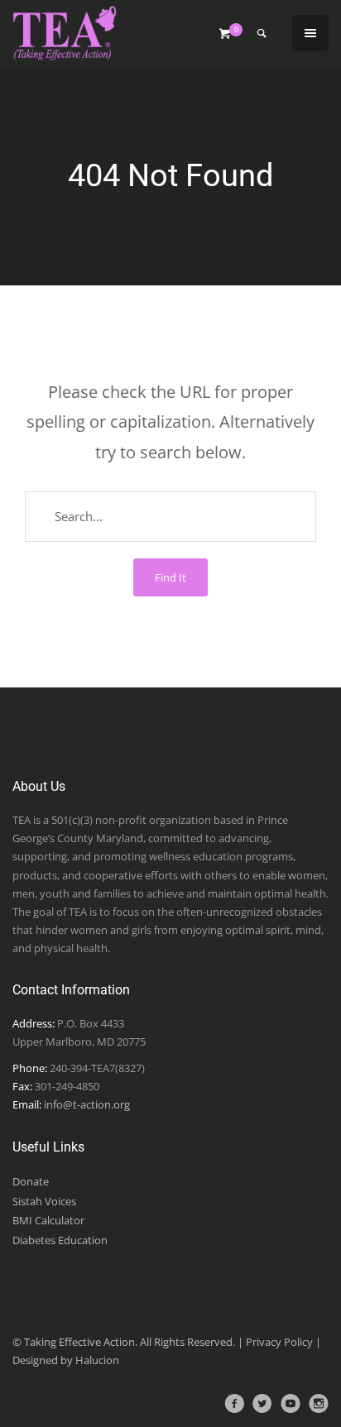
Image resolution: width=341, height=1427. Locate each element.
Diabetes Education (60, 1240)
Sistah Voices (44, 1201)
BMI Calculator (48, 1220)
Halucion (97, 1360)
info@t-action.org (87, 1104)
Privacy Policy (279, 1341)
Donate (30, 1181)
